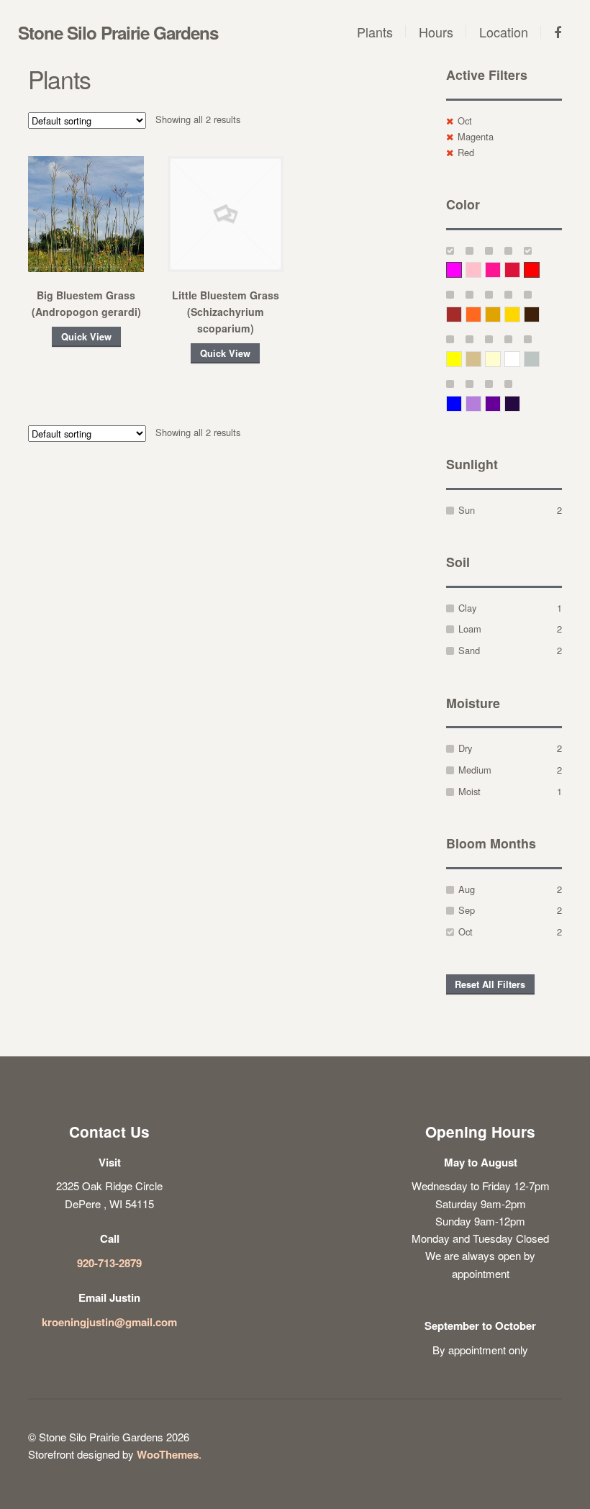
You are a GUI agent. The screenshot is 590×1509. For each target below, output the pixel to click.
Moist (469, 791)
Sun (466, 510)
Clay (467, 608)
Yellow (461, 359)
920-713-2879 (109, 1263)
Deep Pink (500, 269)
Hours (436, 31)
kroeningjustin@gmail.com (109, 1322)
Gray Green (539, 359)
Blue (461, 403)
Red (466, 152)
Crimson (519, 269)
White (519, 359)
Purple (500, 403)
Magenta (476, 136)
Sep (466, 910)
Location (503, 31)
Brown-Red (461, 314)
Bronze (539, 314)
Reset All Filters (490, 984)
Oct (465, 120)
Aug (466, 889)
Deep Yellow (500, 314)
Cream (500, 359)
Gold (519, 314)
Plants (375, 31)
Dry (465, 748)
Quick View (86, 336)
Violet (519, 403)
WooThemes (168, 1454)
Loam (469, 628)
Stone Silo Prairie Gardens (118, 32)
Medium (474, 769)
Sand (469, 650)
